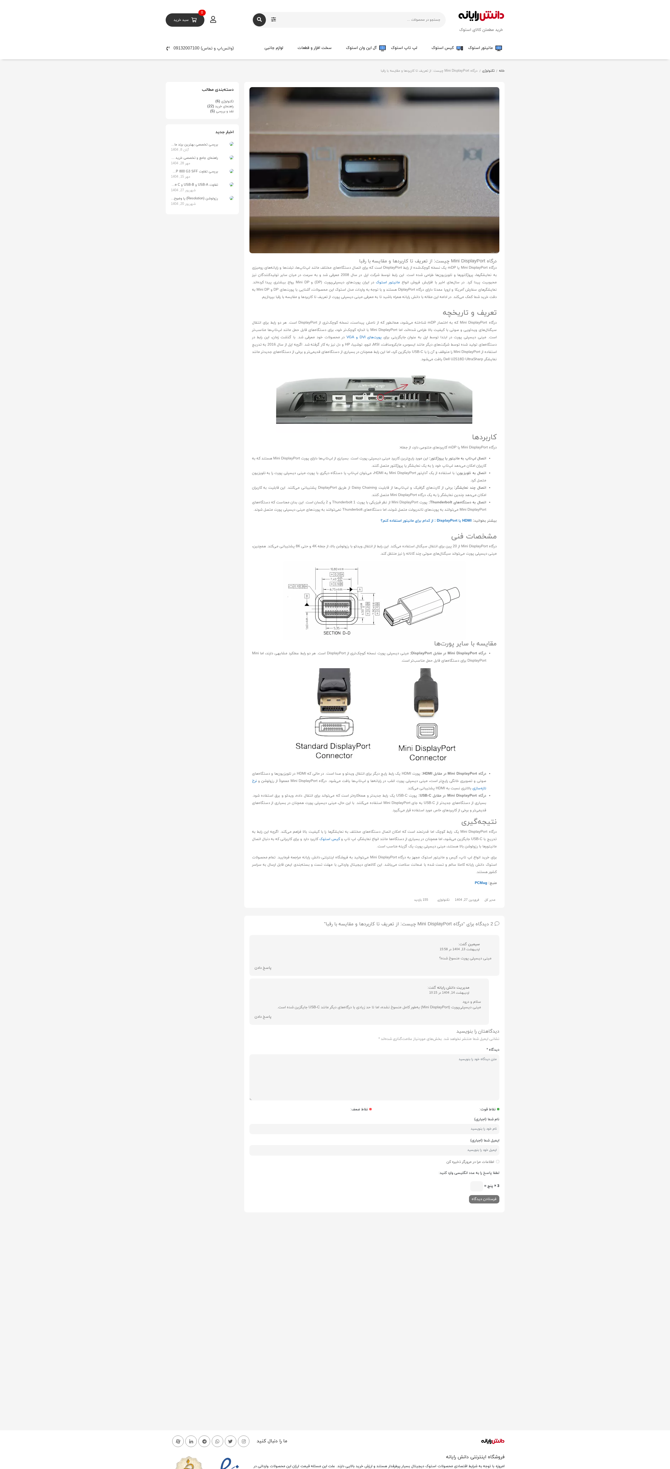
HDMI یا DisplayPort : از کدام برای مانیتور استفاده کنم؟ (426, 520)
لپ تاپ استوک (404, 48)
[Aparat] (178, 1441)
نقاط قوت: (487, 1109)
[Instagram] (243, 1441)
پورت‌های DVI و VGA (364, 337)
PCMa (480, 883)
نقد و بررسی (225, 111)
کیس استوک (443, 48)
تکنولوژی (488, 71)
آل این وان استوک (361, 48)
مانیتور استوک (480, 48)
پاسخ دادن (263, 967)
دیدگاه (493, 1049)
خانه (502, 71)
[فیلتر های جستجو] (273, 19)
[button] (207, 48)
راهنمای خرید (224, 106)
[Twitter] (230, 1441)
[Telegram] (204, 1441)
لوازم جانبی (274, 48)
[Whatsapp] (217, 1441)
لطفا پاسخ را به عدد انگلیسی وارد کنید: (469, 1172)
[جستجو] (259, 19)
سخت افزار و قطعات (315, 48)
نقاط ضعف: (359, 1109)
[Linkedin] (191, 1441)
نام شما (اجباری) (486, 1119)
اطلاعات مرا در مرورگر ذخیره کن (470, 1162)
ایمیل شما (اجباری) (484, 1140)
